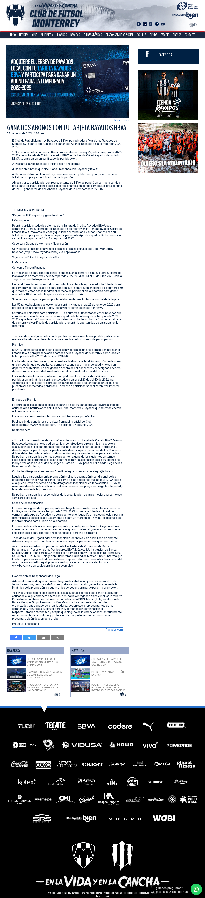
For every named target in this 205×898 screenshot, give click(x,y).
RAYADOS (62, 35)
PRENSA (177, 35)
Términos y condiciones (91, 893)
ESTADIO (165, 35)
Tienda (153, 35)
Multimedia (47, 35)
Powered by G (102, 896)
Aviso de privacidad (113, 893)
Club (35, 35)
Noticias (24, 35)
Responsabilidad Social (119, 35)
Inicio (13, 35)
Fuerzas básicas (93, 35)
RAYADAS (75, 35)
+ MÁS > (58, 694)
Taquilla (141, 35)
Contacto (190, 35)
